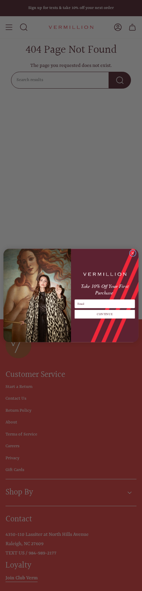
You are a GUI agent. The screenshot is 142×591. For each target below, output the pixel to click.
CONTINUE (105, 314)
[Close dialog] (133, 253)
